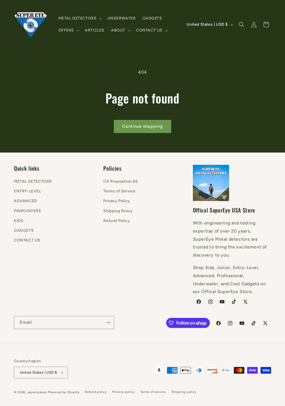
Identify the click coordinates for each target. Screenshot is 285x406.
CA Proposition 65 (120, 181)
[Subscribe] (108, 322)
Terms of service (153, 392)
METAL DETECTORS (33, 181)
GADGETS (24, 230)
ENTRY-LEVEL (27, 191)
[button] (79, 18)
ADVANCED (25, 201)
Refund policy (96, 392)
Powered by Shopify (64, 392)
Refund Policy (116, 220)
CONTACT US (27, 240)
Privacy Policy (116, 201)
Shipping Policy (117, 211)
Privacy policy (123, 392)
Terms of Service (119, 191)
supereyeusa (37, 392)
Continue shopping (142, 126)
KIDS (18, 220)
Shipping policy (184, 392)
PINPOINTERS (27, 211)
